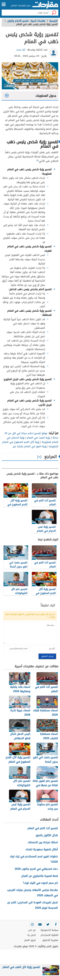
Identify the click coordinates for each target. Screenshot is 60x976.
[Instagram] (32, 924)
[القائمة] (4, 4)
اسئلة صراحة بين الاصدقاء (43, 842)
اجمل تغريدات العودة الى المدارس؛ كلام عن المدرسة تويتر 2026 (32, 905)
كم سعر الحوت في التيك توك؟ (40, 883)
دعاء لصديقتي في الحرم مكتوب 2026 (36, 868)
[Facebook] (55, 924)
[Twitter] (47, 924)
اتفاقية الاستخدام (49, 935)
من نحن (32, 930)
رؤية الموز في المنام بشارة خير (30, 446)
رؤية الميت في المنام (38, 437)
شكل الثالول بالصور (47, 835)
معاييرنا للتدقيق (50, 940)
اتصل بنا (32, 935)
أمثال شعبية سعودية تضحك (42, 849)
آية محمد (20, 50)
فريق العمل (30, 940)
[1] (37, 160)
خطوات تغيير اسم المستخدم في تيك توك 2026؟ (34, 859)
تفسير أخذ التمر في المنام (43, 828)
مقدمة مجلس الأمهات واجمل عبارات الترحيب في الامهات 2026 (32, 892)
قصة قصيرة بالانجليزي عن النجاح (39, 875)
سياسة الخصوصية (49, 930)
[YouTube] (40, 924)
